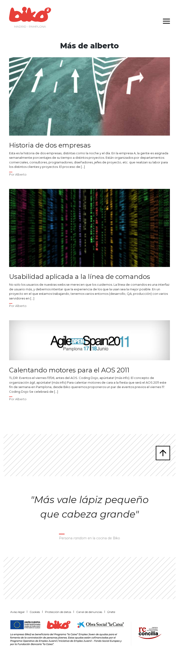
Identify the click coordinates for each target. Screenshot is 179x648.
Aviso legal (17, 612)
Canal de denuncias (89, 612)
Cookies (35, 612)
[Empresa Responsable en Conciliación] (148, 632)
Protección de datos (58, 612)
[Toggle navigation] (165, 18)
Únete (111, 612)
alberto (21, 174)
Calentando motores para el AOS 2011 (69, 370)
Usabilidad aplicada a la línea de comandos (79, 277)
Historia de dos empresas (50, 145)
